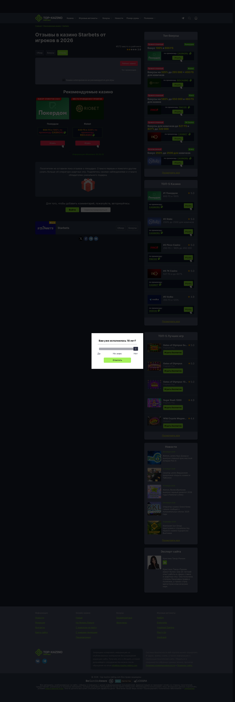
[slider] (135, 349)
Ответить (117, 360)
